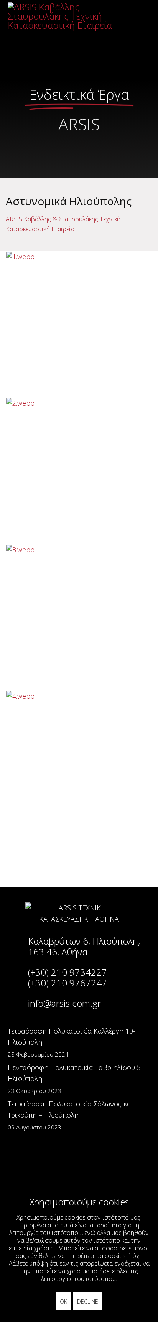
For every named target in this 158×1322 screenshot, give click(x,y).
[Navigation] (136, 17)
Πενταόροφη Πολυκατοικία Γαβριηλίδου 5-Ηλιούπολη (75, 1079)
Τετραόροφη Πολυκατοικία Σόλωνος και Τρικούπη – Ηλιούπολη (70, 1115)
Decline (87, 1301)
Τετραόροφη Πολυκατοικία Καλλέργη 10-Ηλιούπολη (71, 1042)
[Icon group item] (33, 1165)
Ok (63, 1301)
